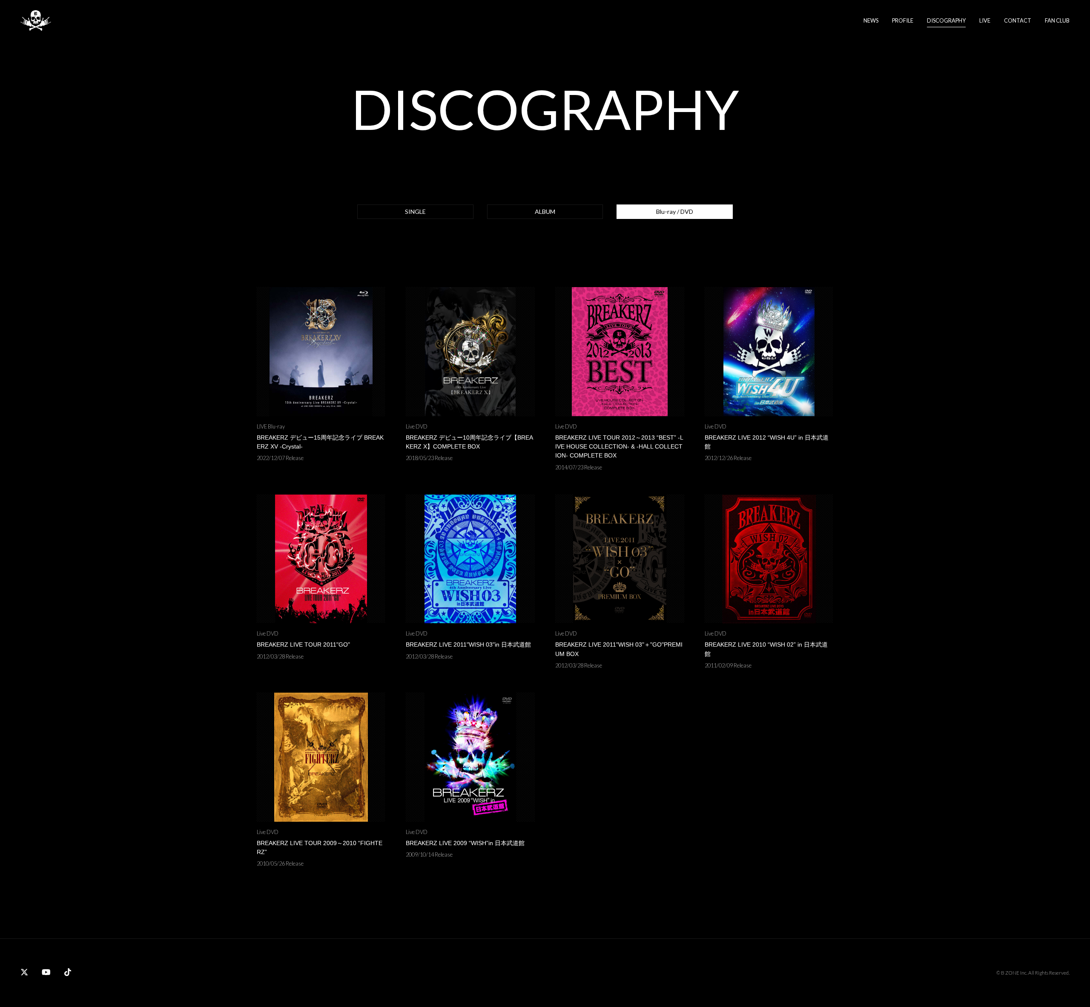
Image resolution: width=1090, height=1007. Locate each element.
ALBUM (545, 211)
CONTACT (1017, 20)
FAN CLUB (1057, 20)
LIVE (984, 20)
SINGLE (415, 211)
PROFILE (902, 20)
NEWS (870, 20)
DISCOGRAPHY (946, 20)
